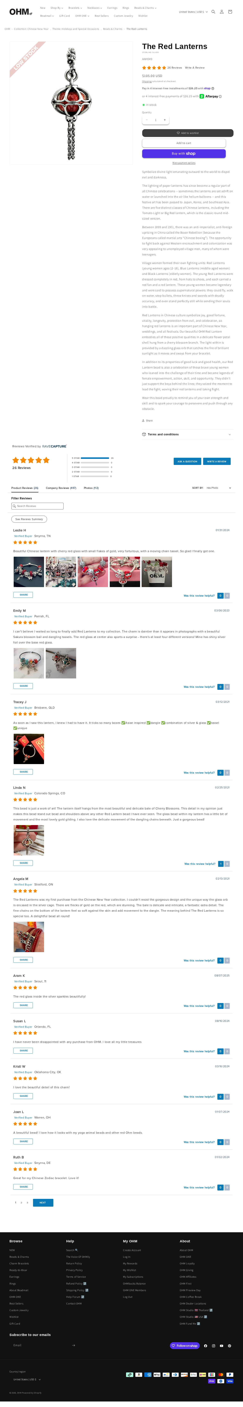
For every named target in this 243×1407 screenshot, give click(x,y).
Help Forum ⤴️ (75, 1297)
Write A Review (194, 67)
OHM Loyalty (187, 1263)
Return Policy (74, 1263)
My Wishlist (129, 1270)
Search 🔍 (72, 1250)
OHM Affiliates (188, 1276)
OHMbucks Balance (134, 1283)
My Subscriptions (133, 1276)
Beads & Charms (112, 29)
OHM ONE (15, 1297)
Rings (12, 1283)
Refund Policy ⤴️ (76, 1283)
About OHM (186, 1250)
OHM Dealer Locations (193, 1303)
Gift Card (14, 1323)
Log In (126, 1256)
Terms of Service (76, 1276)
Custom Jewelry (18, 1310)
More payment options (184, 162)
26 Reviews (175, 67)
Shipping (147, 81)
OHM (7, 29)
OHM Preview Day (190, 1290)
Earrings (14, 1276)
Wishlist (14, 1316)
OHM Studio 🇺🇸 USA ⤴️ (193, 1316)
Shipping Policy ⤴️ (77, 1290)
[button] (213, 12)
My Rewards (130, 1263)
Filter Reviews (21, 498)
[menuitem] (43, 8)
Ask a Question (187, 461)
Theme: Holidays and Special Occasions (75, 29)
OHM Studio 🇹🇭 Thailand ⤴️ (196, 1310)
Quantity (146, 112)
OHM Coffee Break (191, 1297)
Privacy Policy (74, 1270)
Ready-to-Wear (18, 1270)
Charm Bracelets (19, 1263)
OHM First (185, 1283)
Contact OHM (74, 1303)
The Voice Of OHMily (78, 1256)
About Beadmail (18, 1290)
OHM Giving (186, 1270)
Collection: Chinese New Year (31, 29)
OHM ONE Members (134, 1290)
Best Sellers (16, 1303)
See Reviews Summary (29, 519)
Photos (91, 488)
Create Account (132, 1250)
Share (23, 595)
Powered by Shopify (32, 1392)
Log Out (127, 1297)
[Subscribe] (73, 1345)
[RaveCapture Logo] (54, 446)
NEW (12, 1250)
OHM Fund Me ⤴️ (190, 1323)
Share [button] (149, 420)
